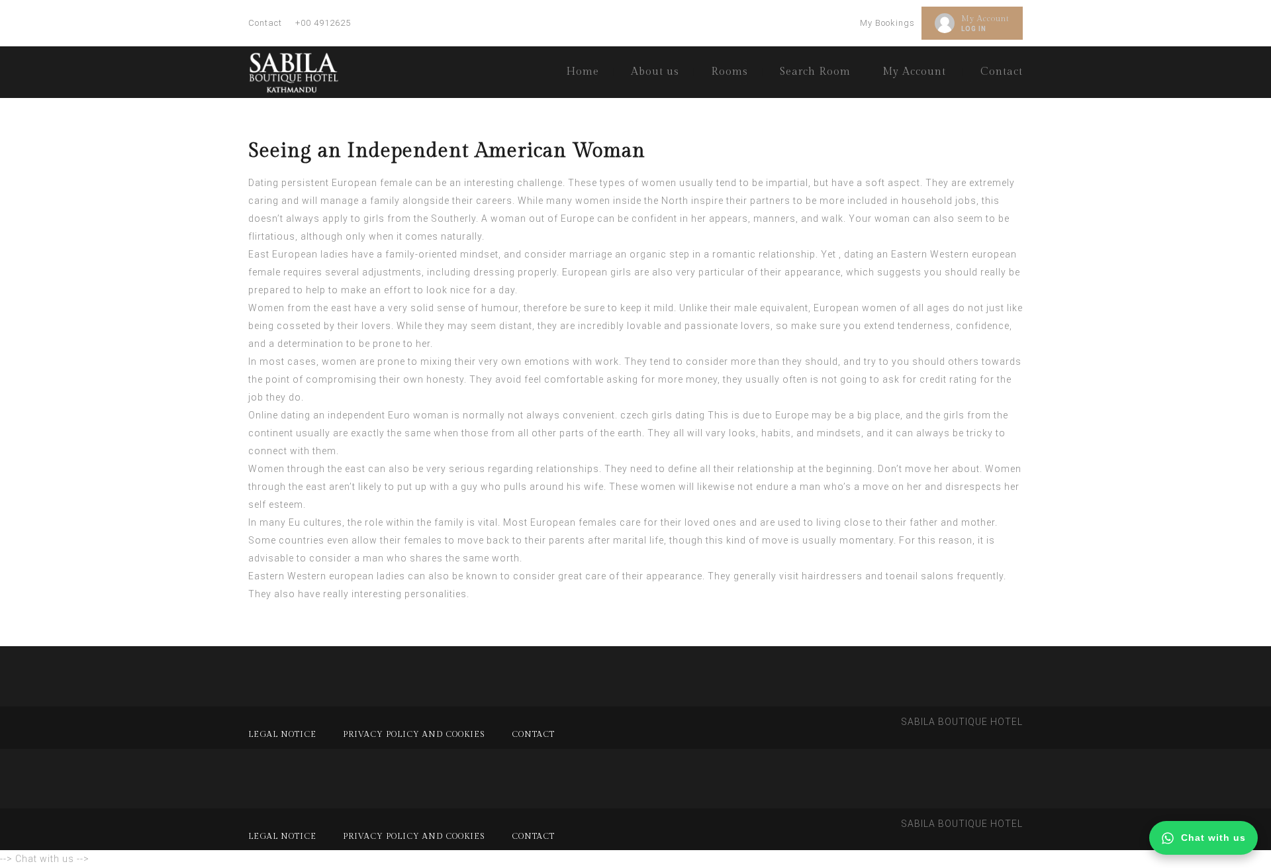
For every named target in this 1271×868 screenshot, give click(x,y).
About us (655, 72)
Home (582, 72)
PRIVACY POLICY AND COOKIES (414, 734)
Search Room (815, 72)
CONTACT (533, 734)
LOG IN (973, 28)
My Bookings (887, 23)
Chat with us (1213, 837)
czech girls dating (662, 415)
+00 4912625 (323, 23)
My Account (985, 18)
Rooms (729, 72)
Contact (265, 23)
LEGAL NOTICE (282, 734)
